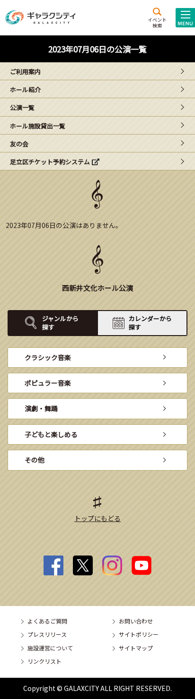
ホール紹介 (25, 89)
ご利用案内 (25, 71)
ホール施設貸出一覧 (37, 125)
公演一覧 (22, 107)
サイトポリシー (139, 634)
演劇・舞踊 (41, 408)
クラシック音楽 (48, 357)
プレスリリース (47, 634)
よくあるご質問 (47, 621)
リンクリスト (44, 661)
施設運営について (50, 648)
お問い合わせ (136, 621)
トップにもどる (97, 518)
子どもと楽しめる (51, 434)
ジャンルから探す (60, 322)
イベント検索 (157, 22)
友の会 (19, 143)
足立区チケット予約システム (50, 161)
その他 (34, 459)
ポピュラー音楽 (48, 382)
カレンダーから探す (150, 322)
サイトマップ (136, 648)
